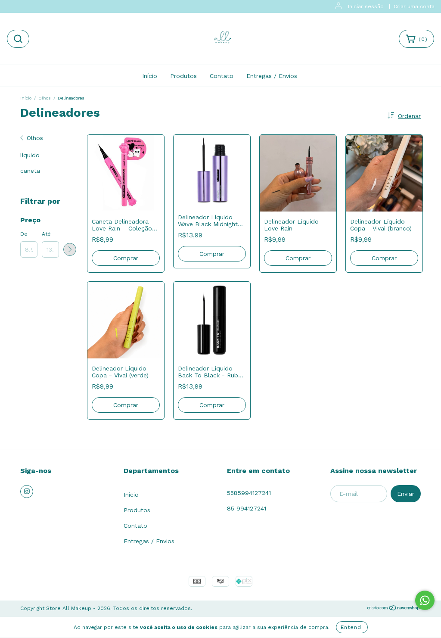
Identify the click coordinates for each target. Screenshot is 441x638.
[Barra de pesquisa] (18, 39)
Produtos (183, 75)
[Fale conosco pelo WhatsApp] (425, 600)
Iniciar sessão (366, 6)
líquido (30, 155)
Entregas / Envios (271, 75)
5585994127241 (249, 492)
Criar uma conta (414, 6)
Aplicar (69, 249)
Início (149, 75)
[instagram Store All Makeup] (26, 491)
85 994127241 (246, 508)
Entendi (352, 627)
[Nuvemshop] (394, 609)
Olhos (44, 98)
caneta (30, 170)
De (24, 234)
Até (46, 234)
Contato (221, 75)
